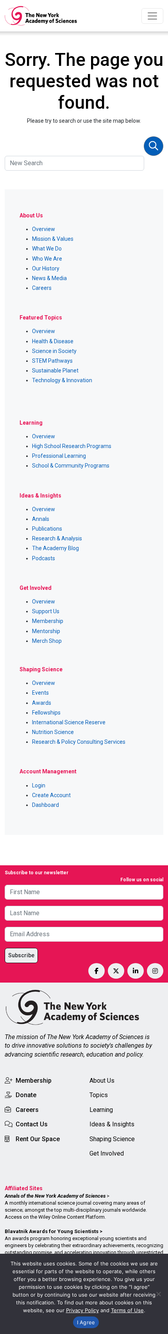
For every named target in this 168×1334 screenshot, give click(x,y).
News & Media (49, 278)
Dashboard (45, 805)
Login (38, 785)
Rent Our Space (38, 1139)
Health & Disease (52, 341)
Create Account (51, 795)
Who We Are (47, 259)
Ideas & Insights (111, 1124)
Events (40, 693)
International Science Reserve (68, 722)
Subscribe (21, 955)
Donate (26, 1095)
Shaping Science (112, 1139)
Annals (40, 519)
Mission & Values (52, 239)
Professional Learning (59, 456)
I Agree (86, 1322)
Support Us (45, 611)
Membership (47, 621)
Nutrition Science (53, 732)
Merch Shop (47, 641)
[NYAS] (41, 15)
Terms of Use (127, 1310)
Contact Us (32, 1124)
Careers (42, 288)
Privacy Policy (82, 1310)
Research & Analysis (57, 538)
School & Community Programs (70, 465)
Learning (101, 1109)
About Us (101, 1080)
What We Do (47, 248)
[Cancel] (158, 1294)
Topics (98, 1095)
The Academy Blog (55, 548)
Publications (47, 529)
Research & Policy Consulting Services (78, 742)
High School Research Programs (71, 446)
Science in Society (54, 351)
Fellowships (46, 712)
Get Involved (106, 1153)
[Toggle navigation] (152, 16)
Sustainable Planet (55, 370)
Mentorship (46, 631)
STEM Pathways (52, 361)
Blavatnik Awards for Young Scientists (51, 1231)
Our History (45, 268)
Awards (41, 703)
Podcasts (43, 558)
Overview (43, 229)
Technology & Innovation (62, 380)
